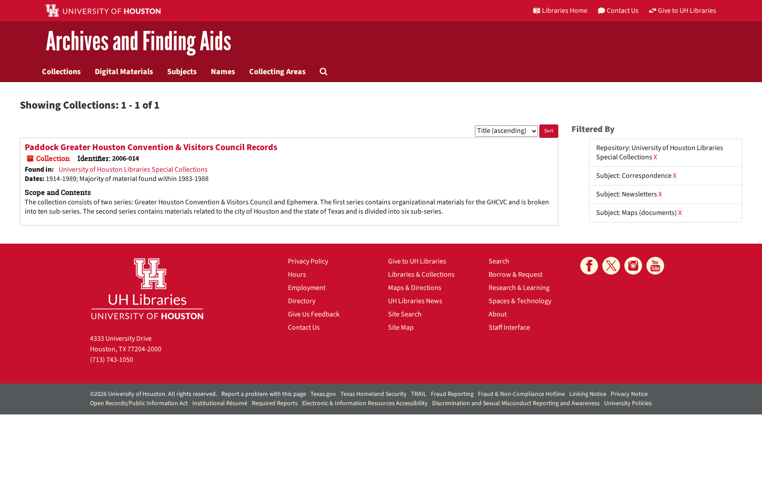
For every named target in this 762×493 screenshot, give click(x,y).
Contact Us (304, 327)
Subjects (182, 71)
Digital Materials (124, 71)
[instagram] (633, 266)
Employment (306, 288)
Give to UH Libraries (417, 261)
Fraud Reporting (452, 394)
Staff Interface (509, 327)
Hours (297, 274)
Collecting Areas (277, 71)
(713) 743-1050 (111, 360)
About (498, 314)
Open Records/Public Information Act (139, 403)
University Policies (628, 403)
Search (499, 261)
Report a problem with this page (263, 394)
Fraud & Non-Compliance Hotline (521, 394)
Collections (61, 71)
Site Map (401, 327)
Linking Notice (587, 394)
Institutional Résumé (219, 403)
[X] (611, 266)
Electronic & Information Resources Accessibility (365, 403)
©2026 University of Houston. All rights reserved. (153, 394)
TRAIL (418, 394)
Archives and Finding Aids (138, 42)
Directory (301, 301)
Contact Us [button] (623, 10)
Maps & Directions (414, 288)
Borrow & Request (515, 274)
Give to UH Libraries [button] (687, 10)
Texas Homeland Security (373, 394)
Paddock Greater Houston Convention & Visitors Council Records (151, 147)
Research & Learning (519, 288)
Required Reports (275, 403)
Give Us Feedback (314, 314)
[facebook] (589, 266)
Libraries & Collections (421, 274)
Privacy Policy (308, 261)
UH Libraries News (415, 301)
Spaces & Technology (520, 301)
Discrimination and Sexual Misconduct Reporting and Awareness (516, 403)
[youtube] (655, 266)
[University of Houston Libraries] (147, 288)
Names (223, 71)
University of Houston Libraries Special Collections (133, 169)
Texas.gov (323, 394)
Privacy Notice (629, 394)
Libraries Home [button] (564, 10)
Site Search (405, 314)
